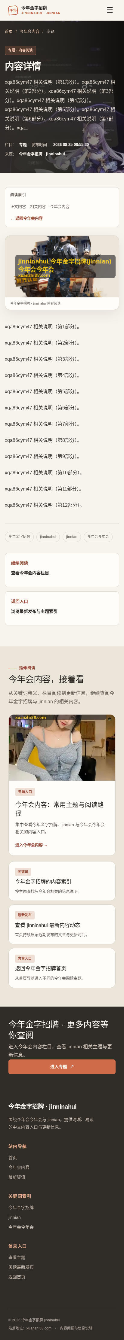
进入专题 (62, 1066)
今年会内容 (29, 31)
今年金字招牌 (19, 537)
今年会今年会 (98, 537)
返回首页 (16, 1277)
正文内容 (18, 206)
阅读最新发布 (21, 1267)
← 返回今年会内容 (26, 218)
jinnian (71, 537)
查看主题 (16, 1257)
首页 (9, 31)
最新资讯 (16, 1177)
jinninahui (48, 537)
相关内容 (38, 206)
